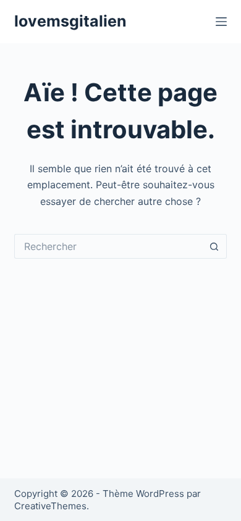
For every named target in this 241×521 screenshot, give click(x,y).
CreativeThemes (50, 506)
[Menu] (221, 21)
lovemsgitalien (70, 21)
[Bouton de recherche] (214, 246)
